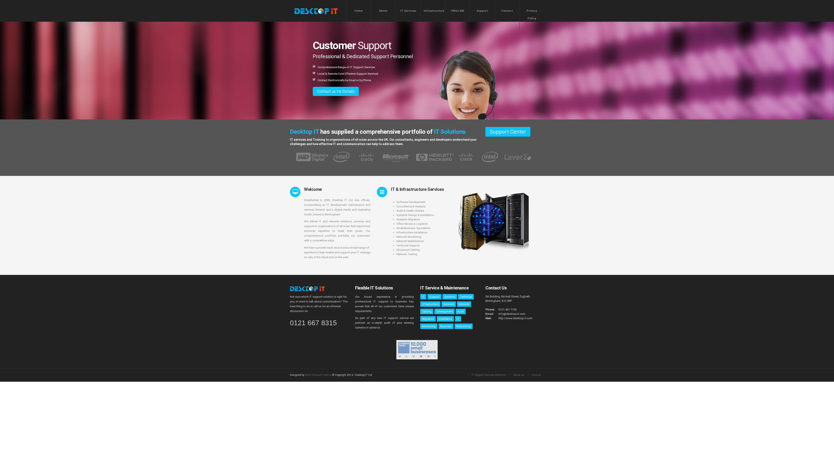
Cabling (427, 311)
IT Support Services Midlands (489, 375)
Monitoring (429, 326)
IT (423, 296)
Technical (466, 296)
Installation (445, 318)
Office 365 (457, 10)
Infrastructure (434, 10)
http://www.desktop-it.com (515, 318)
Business (446, 326)
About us (518, 375)
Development (444, 311)
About (383, 10)
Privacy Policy (531, 14)
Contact (507, 10)
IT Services (408, 10)
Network (464, 304)
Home (358, 10)
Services (448, 304)
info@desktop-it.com (511, 313)
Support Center (508, 132)
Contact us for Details (336, 91)
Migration (428, 318)
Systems (449, 296)
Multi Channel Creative (318, 375)
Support (482, 10)
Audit (460, 311)
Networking (463, 326)
